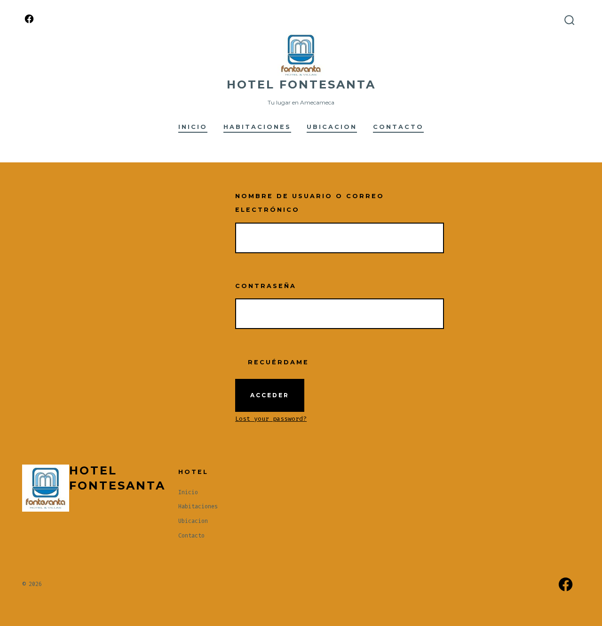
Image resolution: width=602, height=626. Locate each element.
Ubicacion (332, 126)
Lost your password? (271, 419)
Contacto (398, 126)
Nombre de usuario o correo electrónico (309, 203)
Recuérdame (277, 362)
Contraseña (265, 285)
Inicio (192, 126)
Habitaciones (257, 126)
